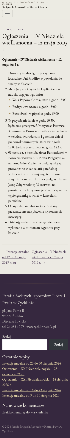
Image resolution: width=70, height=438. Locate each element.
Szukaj (6, 336)
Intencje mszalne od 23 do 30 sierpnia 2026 (31, 363)
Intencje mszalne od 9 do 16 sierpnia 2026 (30, 395)
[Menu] (7, 13)
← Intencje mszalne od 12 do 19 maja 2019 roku (15, 257)
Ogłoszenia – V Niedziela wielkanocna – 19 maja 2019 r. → (49, 257)
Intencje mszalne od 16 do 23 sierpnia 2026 (31, 390)
